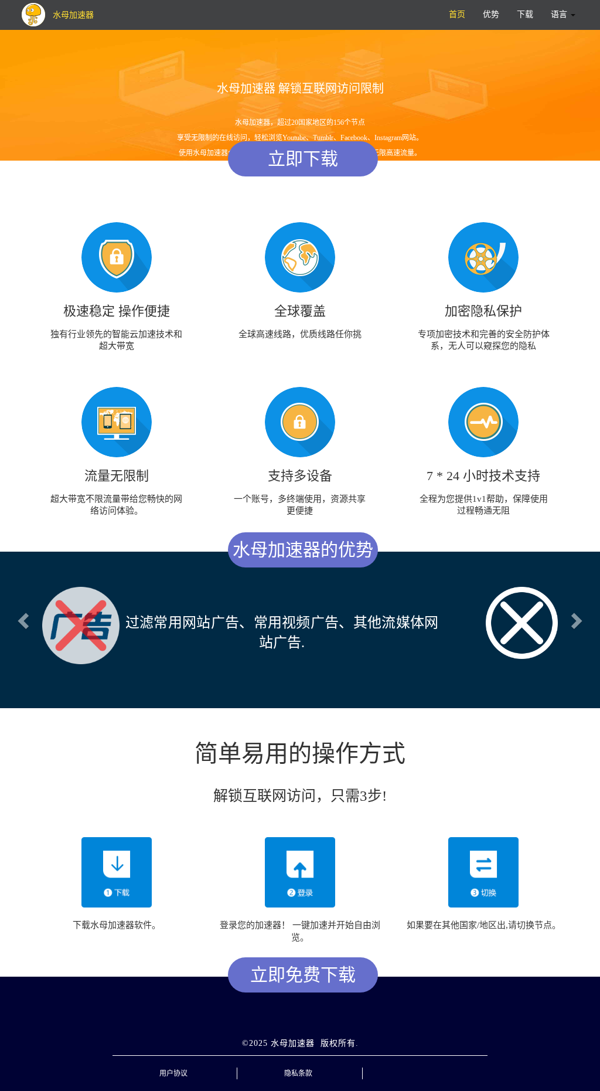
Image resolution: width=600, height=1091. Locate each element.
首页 (457, 14)
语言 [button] (560, 14)
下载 (525, 14)
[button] (22, 617)
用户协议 (173, 1065)
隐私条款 (298, 1065)
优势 (491, 14)
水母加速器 (293, 1034)
